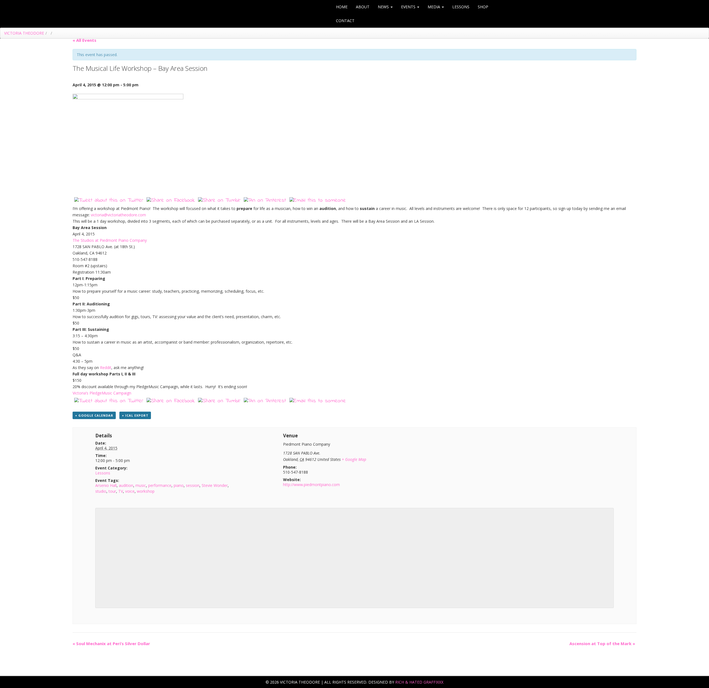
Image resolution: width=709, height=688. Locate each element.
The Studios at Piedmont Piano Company (110, 240)
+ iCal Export (135, 415)
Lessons (460, 6)
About (362, 6)
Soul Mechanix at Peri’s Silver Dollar (111, 643)
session (192, 485)
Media (434, 6)
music (140, 485)
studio (100, 491)
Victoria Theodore (24, 33)
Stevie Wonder (215, 485)
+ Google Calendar (94, 415)
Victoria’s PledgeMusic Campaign (102, 393)
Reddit (105, 367)
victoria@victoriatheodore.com (118, 214)
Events (409, 6)
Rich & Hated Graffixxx (419, 682)
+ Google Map (354, 459)
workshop (146, 491)
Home (342, 6)
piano (179, 485)
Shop (483, 6)
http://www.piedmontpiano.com (311, 484)
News (384, 6)
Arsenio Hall (106, 485)
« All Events (84, 40)
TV (120, 491)
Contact (345, 20)
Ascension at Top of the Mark (602, 643)
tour (112, 491)
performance (159, 485)
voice (130, 491)
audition (126, 485)
